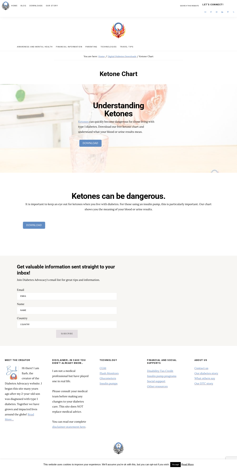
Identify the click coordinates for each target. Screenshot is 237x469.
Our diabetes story (206, 373)
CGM (103, 368)
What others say (204, 378)
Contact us (201, 368)
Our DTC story (203, 383)
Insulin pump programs (161, 376)
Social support (156, 381)
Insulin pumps (109, 383)
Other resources (157, 386)
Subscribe (67, 334)
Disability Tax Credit (160, 371)
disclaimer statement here (68, 427)
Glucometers (108, 378)
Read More (187, 464)
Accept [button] (175, 464)
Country (22, 318)
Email (20, 290)
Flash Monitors (109, 373)
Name (20, 304)
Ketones (83, 121)
